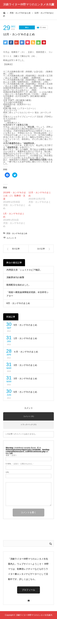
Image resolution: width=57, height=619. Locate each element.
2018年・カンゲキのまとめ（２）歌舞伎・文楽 (14, 195)
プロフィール (28, 590)
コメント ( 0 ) (28, 416)
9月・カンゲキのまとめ (25, 325)
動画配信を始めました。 (18, 285)
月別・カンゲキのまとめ (16, 233)
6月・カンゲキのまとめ (25, 392)
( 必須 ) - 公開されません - (20, 464)
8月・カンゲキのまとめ (18, 303)
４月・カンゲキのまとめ (26, 351)
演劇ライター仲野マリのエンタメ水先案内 (28, 9)
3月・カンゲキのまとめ (25, 365)
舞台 (27, 27)
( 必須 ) (11, 455)
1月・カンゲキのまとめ (25, 338)
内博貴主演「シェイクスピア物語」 (24, 270)
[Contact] (28, 599)
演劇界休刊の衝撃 (15, 277)
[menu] (52, 4)
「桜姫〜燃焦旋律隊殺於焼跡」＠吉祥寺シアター (27, 294)
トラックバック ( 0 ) (28, 424)
